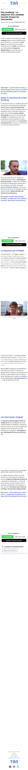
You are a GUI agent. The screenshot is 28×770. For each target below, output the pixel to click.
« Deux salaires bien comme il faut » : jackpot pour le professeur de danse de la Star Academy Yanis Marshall (14, 494)
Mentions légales (14, 756)
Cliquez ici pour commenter (10, 550)
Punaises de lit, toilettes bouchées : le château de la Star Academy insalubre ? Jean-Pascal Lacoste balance (14, 198)
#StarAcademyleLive (20, 378)
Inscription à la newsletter (14, 751)
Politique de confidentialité (14, 758)
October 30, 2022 (15, 380)
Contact (14, 753)
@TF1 (7, 368)
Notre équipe (14, 754)
